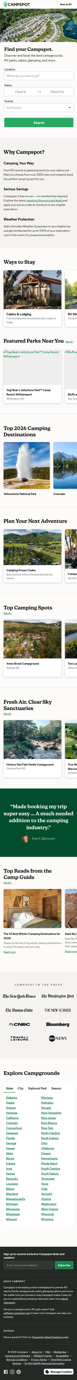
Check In (20, 92)
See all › (69, 341)
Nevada (46, 1108)
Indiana (10, 1163)
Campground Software (17, 1355)
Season (56, 1088)
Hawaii (10, 1148)
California (12, 1118)
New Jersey (48, 1118)
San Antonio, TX (51, 1240)
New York (47, 1128)
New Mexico (49, 1123)
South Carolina (50, 1168)
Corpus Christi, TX (17, 1245)
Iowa (9, 1168)
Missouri (11, 1219)
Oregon (46, 1153)
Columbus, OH (15, 1240)
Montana (47, 1097)
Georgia (11, 1143)
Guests (8, 101)
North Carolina (50, 1133)
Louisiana (12, 1184)
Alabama (11, 1097)
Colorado (12, 1123)
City (20, 1088)
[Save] (56, 624)
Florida (10, 1138)
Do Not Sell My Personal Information (44, 1363)
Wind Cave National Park (21, 1235)
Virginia (46, 1199)
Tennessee (48, 1178)
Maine (10, 1189)
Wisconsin (47, 1214)
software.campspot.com (17, 1313)
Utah (44, 1189)
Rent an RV (66, 4)
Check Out (57, 92)
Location (9, 69)
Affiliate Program (43, 1355)
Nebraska (47, 1103)
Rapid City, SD (50, 1230)
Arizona (11, 1108)
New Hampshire (51, 1113)
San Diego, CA (50, 1245)
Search (38, 122)
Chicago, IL (13, 1230)
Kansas (10, 1173)
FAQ (47, 1352)
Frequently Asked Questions (47, 1337)
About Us (37, 1352)
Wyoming (47, 1219)
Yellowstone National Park (22, 1240)
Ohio (44, 1143)
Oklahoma (47, 1148)
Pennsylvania (49, 1158)
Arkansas (11, 1113)
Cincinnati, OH (15, 1235)
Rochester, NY (50, 1235)
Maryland (12, 1194)
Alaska (10, 1103)
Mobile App (60, 1352)
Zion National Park (17, 1245)
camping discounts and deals (44, 200)
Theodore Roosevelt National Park (27, 1230)
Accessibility (62, 1355)
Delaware (12, 1133)
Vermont (46, 1194)
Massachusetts (15, 1199)
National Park (37, 1088)
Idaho (9, 1153)
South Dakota (50, 1173)
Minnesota (13, 1209)
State (9, 1088)
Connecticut (14, 1128)
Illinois (10, 1158)
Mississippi (13, 1214)
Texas (44, 1184)
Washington (48, 1204)
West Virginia (49, 1209)
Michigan (12, 1204)
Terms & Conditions (16, 1359)
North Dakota (49, 1138)
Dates (8, 85)
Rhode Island (49, 1163)
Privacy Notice (39, 1359)
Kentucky (12, 1178)
